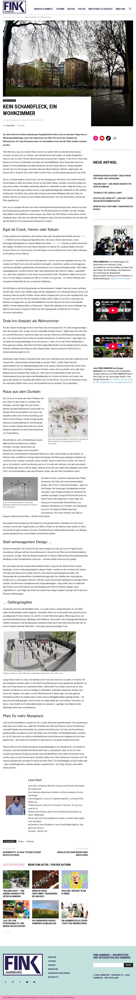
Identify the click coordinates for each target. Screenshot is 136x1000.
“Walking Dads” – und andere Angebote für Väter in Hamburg (13, 894)
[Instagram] (12, 982)
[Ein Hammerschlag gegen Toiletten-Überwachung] (74, 909)
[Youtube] (34, 982)
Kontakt (52, 965)
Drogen (21, 841)
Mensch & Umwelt (43, 9)
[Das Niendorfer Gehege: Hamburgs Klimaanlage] (45, 909)
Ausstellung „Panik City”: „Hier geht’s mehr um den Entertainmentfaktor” (113, 199)
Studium (52, 961)
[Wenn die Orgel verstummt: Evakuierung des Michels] (45, 879)
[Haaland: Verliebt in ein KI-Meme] (74, 879)
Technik (60, 9)
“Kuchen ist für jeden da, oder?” (107, 193)
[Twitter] (27, 982)
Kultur (71, 9)
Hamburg (30, 841)
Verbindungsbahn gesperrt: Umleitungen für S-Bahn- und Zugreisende (112, 177)
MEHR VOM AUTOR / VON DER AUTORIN (49, 864)
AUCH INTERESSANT (14, 864)
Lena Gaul (10, 126)
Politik (81, 9)
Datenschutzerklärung (59, 973)
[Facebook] (5, 982)
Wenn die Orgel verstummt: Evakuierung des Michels (44, 894)
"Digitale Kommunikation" (120, 278)
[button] (130, 9)
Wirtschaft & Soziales (100, 9)
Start (4, 17)
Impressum (53, 969)
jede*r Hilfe (56, 243)
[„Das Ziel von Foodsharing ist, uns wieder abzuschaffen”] (16, 909)
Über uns (120, 9)
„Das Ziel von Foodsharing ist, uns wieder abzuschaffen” (14, 923)
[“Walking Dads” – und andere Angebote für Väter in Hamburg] (16, 879)
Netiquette (53, 977)
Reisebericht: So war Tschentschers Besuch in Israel (22, 853)
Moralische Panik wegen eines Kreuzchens (72, 853)
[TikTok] (20, 982)
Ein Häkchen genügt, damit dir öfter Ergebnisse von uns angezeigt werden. (113, 380)
